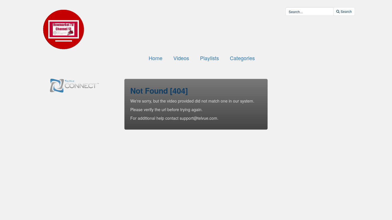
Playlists (209, 58)
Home (155, 58)
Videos (181, 58)
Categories (242, 58)
